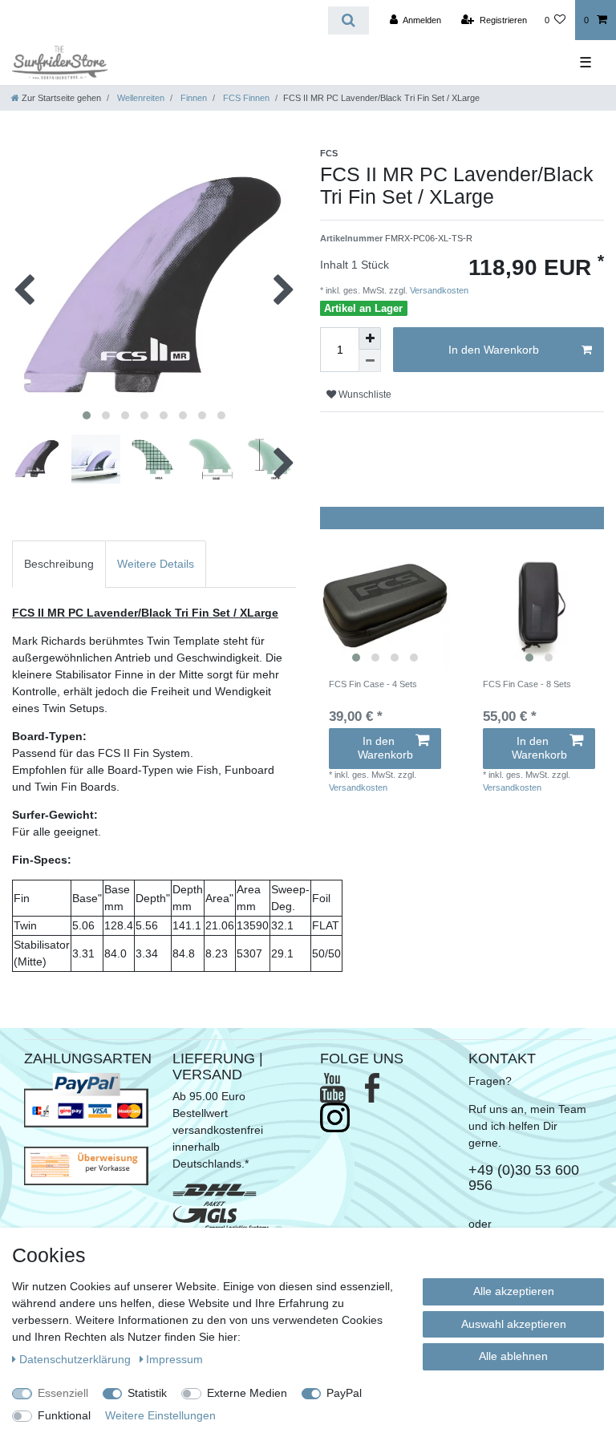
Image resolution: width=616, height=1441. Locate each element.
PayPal (344, 1392)
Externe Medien (247, 1392)
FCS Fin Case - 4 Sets (373, 684)
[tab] (59, 564)
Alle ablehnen (513, 1356)
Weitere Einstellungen (160, 1415)
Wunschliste (363, 394)
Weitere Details (155, 563)
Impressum (174, 1359)
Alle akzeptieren (513, 1291)
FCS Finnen (245, 98)
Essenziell (63, 1392)
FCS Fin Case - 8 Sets (527, 684)
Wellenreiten (139, 98)
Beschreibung (59, 563)
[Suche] (348, 20)
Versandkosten (437, 290)
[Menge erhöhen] (370, 338)
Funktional (64, 1415)
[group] (385, 605)
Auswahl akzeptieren (513, 1324)
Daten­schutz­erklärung (76, 1359)
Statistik (147, 1392)
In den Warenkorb (493, 349)
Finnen (192, 98)
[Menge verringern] (370, 361)
